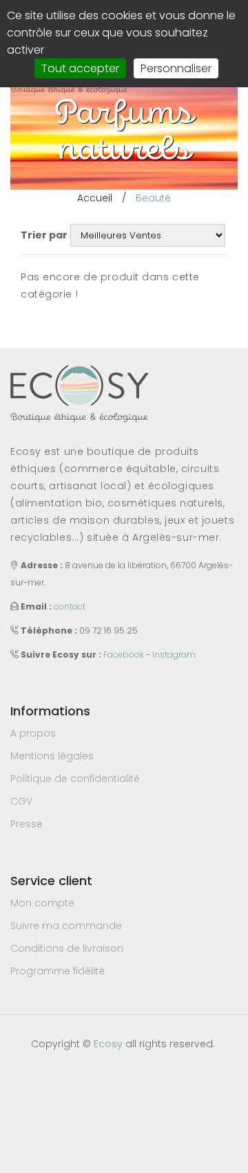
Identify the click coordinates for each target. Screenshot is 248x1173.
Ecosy (108, 1044)
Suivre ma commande (66, 925)
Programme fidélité (57, 971)
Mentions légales (52, 756)
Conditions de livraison (66, 948)
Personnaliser (176, 68)
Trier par (44, 235)
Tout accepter (80, 68)
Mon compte (42, 903)
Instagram (174, 654)
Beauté (153, 198)
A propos (33, 733)
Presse (26, 824)
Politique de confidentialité (75, 778)
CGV (21, 801)
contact (69, 606)
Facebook (123, 654)
